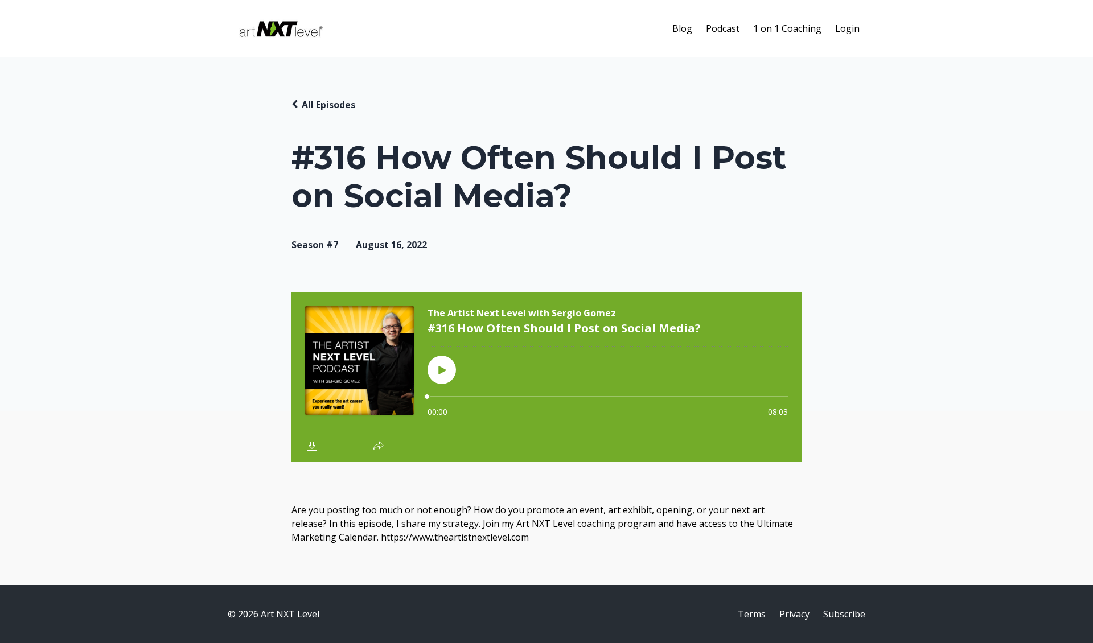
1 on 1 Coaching (787, 28)
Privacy (794, 614)
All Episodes (328, 104)
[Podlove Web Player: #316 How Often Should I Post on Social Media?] (546, 377)
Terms (752, 614)
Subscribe (844, 614)
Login (847, 28)
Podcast (722, 28)
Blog (682, 28)
